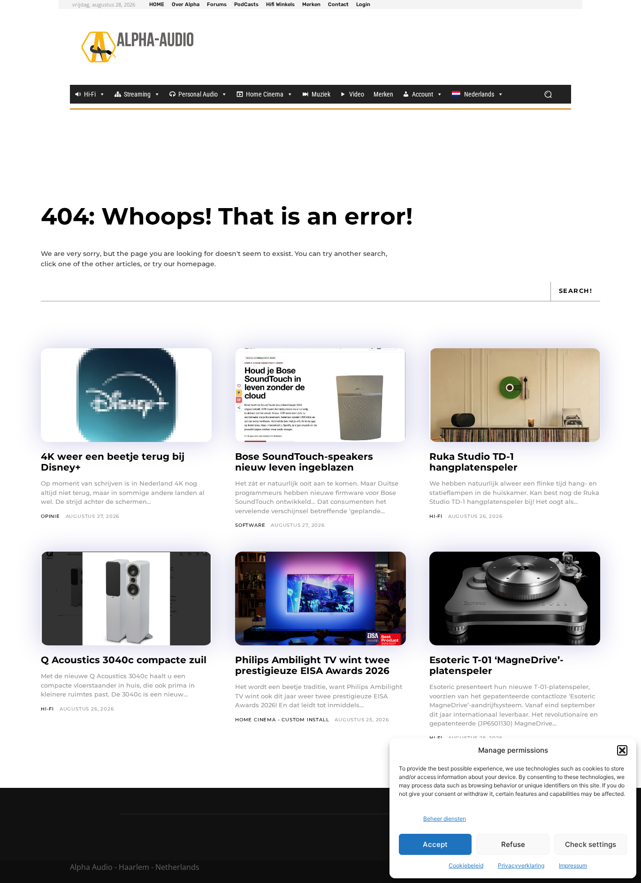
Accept (435, 844)
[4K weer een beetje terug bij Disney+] (126, 395)
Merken (383, 94)
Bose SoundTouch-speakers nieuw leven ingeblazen (304, 462)
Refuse (513, 844)
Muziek (321, 94)
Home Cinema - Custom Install (282, 720)
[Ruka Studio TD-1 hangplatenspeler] (514, 395)
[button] (622, 750)
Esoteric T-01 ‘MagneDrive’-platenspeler (496, 665)
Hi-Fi (90, 94)
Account (422, 94)
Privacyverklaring (521, 865)
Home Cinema (264, 94)
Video (356, 94)
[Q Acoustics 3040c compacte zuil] (126, 598)
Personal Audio (198, 94)
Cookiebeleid (466, 865)
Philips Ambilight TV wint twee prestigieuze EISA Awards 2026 (312, 665)
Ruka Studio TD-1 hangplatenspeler (473, 462)
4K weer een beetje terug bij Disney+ (112, 462)
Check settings (590, 844)
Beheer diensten (444, 818)
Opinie (50, 516)
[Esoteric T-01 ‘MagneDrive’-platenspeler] (514, 598)
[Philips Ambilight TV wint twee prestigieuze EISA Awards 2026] (320, 598)
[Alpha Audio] (137, 46)
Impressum (573, 865)
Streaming (137, 94)
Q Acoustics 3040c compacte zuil (123, 660)
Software (250, 525)
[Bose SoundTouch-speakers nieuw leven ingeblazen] (320, 395)
